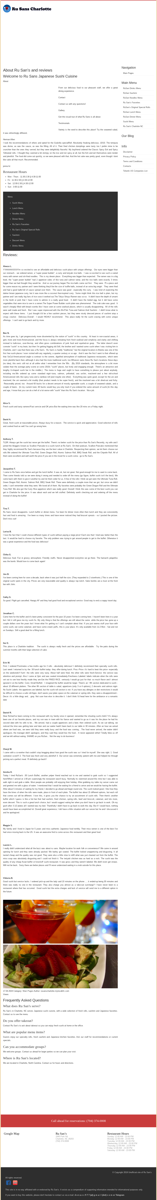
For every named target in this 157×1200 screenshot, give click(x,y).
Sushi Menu (128, 121)
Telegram (120, 1195)
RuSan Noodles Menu (132, 98)
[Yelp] (15, 1184)
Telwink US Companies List (135, 171)
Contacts (127, 166)
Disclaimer (127, 152)
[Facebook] (8, 1184)
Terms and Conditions (132, 161)
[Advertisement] (78, 42)
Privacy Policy (129, 156)
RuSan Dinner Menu (132, 117)
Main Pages (128, 73)
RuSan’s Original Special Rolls (136, 107)
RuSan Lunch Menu (132, 112)
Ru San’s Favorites (131, 102)
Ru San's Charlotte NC (133, 126)
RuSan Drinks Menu (132, 88)
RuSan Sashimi (130, 93)
